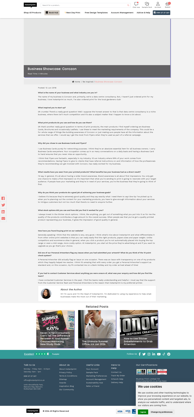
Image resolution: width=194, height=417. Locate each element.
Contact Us (116, 372)
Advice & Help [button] (143, 13)
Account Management (96, 379)
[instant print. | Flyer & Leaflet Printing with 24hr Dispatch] (30, 5)
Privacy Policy (65, 372)
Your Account (92, 369)
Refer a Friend (92, 386)
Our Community (66, 389)
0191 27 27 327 (162, 13)
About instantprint (67, 369)
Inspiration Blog (66, 386)
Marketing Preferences (96, 376)
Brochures (49, 129)
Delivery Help (117, 382)
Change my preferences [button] (161, 412)
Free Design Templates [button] (96, 13)
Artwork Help (117, 379)
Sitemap (63, 379)
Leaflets (74, 129)
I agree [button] (143, 412)
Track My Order (118, 376)
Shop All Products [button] (32, 13)
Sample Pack (92, 372)
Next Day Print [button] (73, 13)
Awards (62, 383)
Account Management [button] (122, 13)
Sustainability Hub (94, 383)
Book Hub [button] (53, 13)
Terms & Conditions (68, 376)
